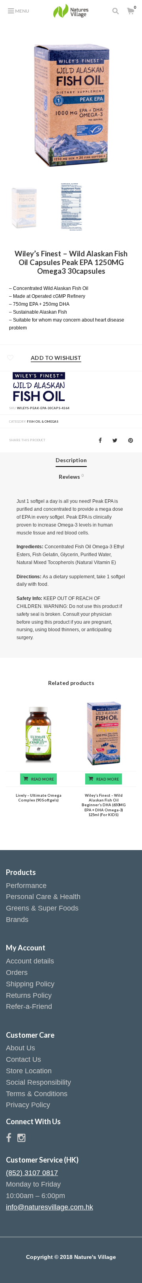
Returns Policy (29, 995)
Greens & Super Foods (42, 908)
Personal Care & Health (43, 897)
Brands (17, 920)
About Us (20, 1048)
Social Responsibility (38, 1082)
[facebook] (11, 1139)
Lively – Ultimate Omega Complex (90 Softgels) (39, 797)
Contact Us (23, 1059)
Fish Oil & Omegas (42, 421)
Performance (26, 886)
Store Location (29, 1071)
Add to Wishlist (56, 358)
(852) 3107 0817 (32, 1173)
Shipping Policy (30, 984)
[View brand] (38, 386)
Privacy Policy (28, 1105)
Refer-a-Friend (29, 1006)
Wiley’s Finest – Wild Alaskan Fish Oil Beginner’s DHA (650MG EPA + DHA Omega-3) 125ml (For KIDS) (104, 805)
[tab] (71, 460)
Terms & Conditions (36, 1094)
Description (71, 460)
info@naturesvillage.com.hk (49, 1207)
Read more (42, 779)
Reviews (71, 476)
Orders (17, 972)
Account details (30, 961)
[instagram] (21, 1139)
